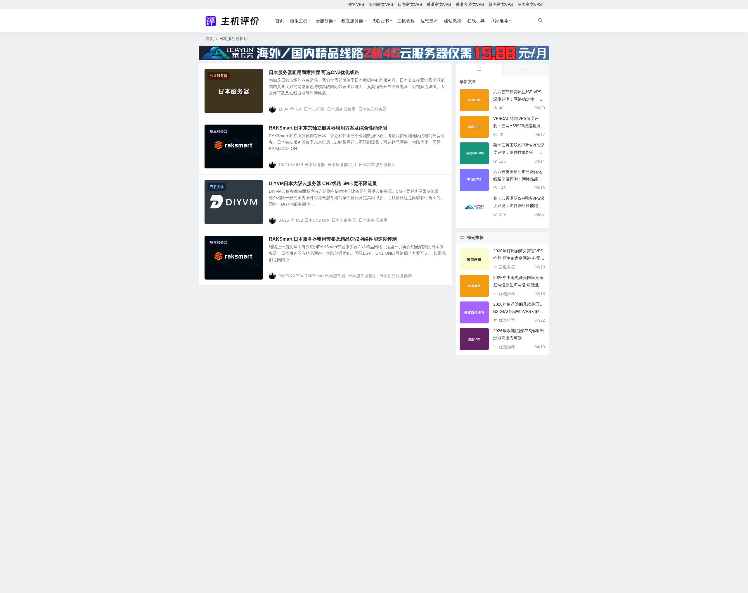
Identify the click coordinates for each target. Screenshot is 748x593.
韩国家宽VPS (501, 4)
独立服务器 (352, 20)
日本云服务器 (344, 220)
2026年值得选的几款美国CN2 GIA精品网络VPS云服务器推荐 (518, 311)
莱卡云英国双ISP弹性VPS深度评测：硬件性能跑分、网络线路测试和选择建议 (518, 152)
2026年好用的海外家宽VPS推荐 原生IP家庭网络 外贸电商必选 (518, 258)
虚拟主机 (298, 20)
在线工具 (476, 20)
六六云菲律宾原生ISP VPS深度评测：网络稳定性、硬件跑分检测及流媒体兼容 (517, 99)
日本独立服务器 (372, 109)
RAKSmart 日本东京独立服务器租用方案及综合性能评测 (328, 127)
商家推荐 (499, 20)
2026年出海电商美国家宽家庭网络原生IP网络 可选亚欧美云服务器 (518, 284)
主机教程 (406, 20)
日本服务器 (314, 164)
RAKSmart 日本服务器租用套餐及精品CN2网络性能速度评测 (333, 239)
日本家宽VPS (410, 4)
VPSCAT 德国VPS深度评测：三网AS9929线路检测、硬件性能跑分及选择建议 (519, 125)
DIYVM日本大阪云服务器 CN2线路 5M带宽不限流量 (323, 183)
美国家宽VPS (381, 4)
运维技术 (429, 20)
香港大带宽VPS (470, 4)
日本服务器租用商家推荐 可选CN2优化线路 (314, 72)
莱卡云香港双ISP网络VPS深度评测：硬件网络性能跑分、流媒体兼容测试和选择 (518, 205)
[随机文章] (525, 69)
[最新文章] (479, 69)
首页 (279, 20)
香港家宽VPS (439, 4)
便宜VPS (356, 4)
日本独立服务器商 (395, 275)
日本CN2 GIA (316, 220)
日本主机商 (314, 109)
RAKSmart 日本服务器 (324, 275)
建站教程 (452, 20)
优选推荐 (507, 293)
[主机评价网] (234, 20)
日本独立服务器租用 (377, 164)
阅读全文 (441, 108)
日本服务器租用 (341, 109)
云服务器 (324, 20)
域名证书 (380, 20)
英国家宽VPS (529, 4)
